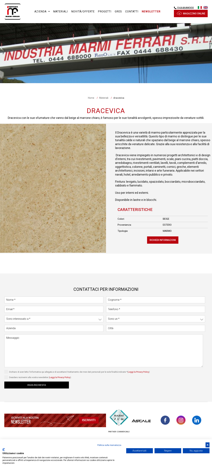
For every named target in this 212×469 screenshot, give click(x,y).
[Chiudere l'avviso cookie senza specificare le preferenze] (208, 445)
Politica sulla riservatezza (109, 445)
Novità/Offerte (83, 11)
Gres (118, 11)
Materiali (60, 11)
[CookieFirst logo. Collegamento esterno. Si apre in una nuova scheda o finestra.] (3, 449)
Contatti (131, 11)
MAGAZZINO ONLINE (194, 13)
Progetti (104, 11)
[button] (151, 11)
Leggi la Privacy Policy (138, 372)
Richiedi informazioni (163, 240)
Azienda (40, 11)
